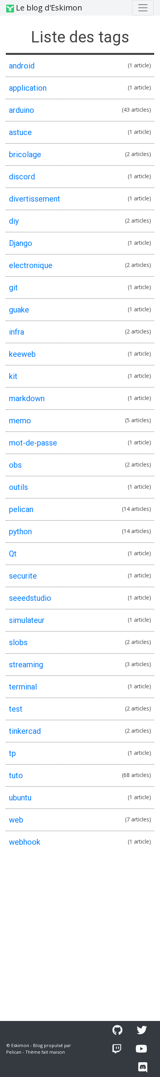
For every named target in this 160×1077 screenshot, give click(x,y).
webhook (24, 842)
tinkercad (25, 731)
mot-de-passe (33, 442)
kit (13, 376)
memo (20, 420)
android (22, 65)
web (16, 819)
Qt (13, 553)
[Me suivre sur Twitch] (117, 1049)
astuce (20, 132)
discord (22, 176)
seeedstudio (30, 598)
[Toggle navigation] (143, 8)
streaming (26, 664)
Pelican (13, 1052)
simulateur (27, 620)
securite (23, 576)
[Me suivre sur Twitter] (142, 1030)
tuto (16, 775)
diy (14, 221)
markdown (27, 398)
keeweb (22, 354)
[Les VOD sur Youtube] (141, 1049)
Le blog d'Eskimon (48, 7)
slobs (18, 642)
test (16, 709)
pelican (21, 509)
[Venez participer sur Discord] (143, 1067)
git (13, 287)
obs (15, 465)
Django (20, 243)
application (28, 88)
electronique (30, 265)
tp (12, 753)
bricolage (25, 154)
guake (19, 309)
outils (18, 487)
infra (16, 332)
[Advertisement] (80, 937)
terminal (23, 686)
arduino (21, 110)
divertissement (34, 198)
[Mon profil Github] (117, 1030)
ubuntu (20, 797)
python (20, 531)
